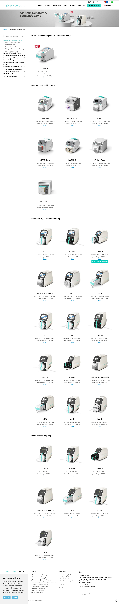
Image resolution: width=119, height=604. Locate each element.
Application (57, 5)
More (44, 78)
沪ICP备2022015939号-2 (29, 600)
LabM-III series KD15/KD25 (45, 510)
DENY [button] (15, 597)
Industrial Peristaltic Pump (12, 53)
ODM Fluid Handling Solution (12, 66)
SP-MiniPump (45, 202)
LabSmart (45, 68)
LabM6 (45, 552)
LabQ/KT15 (45, 118)
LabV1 (100, 293)
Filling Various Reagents (66, 581)
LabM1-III (45, 468)
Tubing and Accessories (11, 71)
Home (40, 5)
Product (47, 5)
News (65, 5)
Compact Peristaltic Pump (12, 46)
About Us (81, 5)
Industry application (64, 577)
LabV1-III (45, 251)
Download (62, 588)
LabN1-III (100, 335)
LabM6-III (100, 468)
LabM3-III (72, 468)
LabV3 (45, 335)
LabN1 (45, 419)
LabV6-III (100, 251)
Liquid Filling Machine (10, 74)
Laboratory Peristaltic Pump (12, 40)
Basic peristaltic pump (11, 51)
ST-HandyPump (99, 160)
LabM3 (99, 510)
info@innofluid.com (96, 2)
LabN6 (99, 419)
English (109, 5)
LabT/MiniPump (45, 160)
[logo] (15, 5)
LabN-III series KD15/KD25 (100, 377)
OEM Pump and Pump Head (12, 69)
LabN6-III (72, 377)
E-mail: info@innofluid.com (87, 586)
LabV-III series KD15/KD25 (45, 293)
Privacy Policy (38, 600)
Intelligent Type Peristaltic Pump (14, 49)
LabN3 (72, 419)
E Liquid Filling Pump (65, 579)
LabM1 (72, 510)
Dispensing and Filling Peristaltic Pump (42, 581)
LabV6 (72, 335)
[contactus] (94, 5)
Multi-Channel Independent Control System (43, 582)
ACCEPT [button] (6, 597)
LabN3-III (45, 377)
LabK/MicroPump (72, 118)
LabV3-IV (72, 293)
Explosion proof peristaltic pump (14, 55)
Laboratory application (65, 575)
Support (72, 5)
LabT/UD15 (72, 160)
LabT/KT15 (99, 118)
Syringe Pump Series (10, 76)
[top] (116, 600)
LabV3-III (72, 251)
